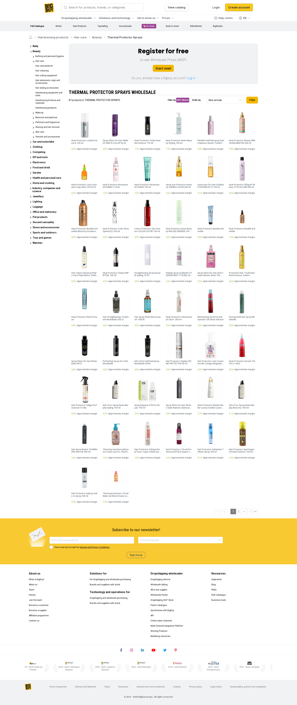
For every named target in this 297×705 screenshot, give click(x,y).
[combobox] (140, 540)
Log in (191, 78)
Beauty (97, 37)
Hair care (80, 37)
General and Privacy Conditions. (95, 547)
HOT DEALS (183, 100)
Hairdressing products (53, 37)
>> (255, 511)
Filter (252, 100)
